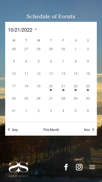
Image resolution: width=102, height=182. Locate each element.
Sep (15, 129)
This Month (51, 129)
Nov (87, 129)
